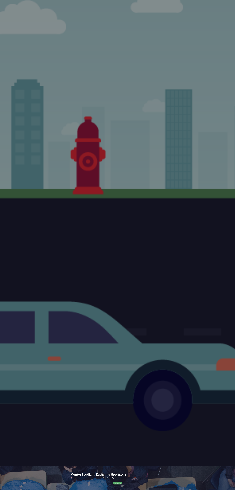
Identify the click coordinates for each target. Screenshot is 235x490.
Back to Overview (117, 483)
